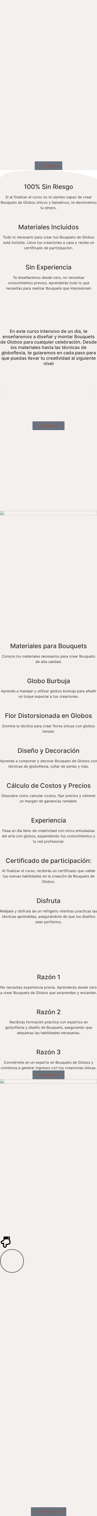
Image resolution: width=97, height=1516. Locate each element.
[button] (5, 392)
